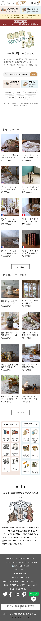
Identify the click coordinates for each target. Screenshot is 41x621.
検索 (33, 74)
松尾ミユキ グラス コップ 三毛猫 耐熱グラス (10, 398)
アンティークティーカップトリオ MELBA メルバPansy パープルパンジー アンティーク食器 (31, 156)
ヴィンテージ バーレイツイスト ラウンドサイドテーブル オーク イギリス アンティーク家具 (30, 188)
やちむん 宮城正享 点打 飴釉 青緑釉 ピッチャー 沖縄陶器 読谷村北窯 (10, 366)
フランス (21, 98)
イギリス (11, 98)
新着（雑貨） (8, 92)
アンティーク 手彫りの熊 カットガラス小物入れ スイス (30, 220)
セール (30, 98)
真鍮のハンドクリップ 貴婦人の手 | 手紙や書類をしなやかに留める (30, 334)
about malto (8, 614)
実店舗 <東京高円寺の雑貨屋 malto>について (20, 585)
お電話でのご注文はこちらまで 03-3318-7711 (20, 581)
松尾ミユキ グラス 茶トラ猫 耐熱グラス (30, 366)
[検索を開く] (32, 3)
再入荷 (19, 92)
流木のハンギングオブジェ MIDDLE (30, 302)
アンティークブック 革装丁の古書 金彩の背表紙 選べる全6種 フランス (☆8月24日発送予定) (31, 252)
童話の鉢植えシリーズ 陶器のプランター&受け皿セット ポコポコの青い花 (10, 334)
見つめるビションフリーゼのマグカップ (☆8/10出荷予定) (9, 302)
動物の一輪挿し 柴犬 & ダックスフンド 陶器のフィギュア (30, 398)
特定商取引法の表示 (21, 614)
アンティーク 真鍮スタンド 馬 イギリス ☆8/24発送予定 (9, 156)
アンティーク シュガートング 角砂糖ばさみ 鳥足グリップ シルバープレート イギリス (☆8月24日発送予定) (10, 252)
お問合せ (33, 614)
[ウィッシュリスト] (35, 3)
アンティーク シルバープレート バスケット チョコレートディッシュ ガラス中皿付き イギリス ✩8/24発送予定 (10, 220)
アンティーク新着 (30, 92)
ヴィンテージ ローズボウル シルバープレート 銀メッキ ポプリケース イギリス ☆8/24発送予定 (10, 188)
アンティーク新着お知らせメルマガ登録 (20, 607)
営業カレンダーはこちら (20, 577)
